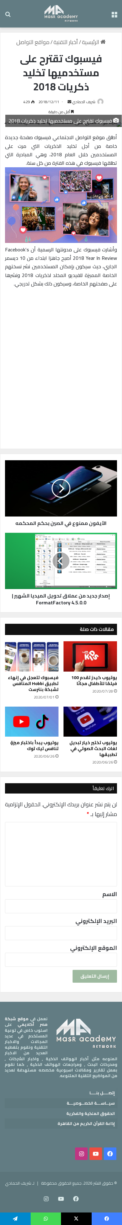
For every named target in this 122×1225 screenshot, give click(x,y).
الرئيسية (91, 42)
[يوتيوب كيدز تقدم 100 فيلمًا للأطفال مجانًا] (90, 656)
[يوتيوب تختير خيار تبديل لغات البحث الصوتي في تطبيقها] (90, 722)
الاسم (109, 894)
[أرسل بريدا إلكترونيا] (69, 101)
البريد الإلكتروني (96, 921)
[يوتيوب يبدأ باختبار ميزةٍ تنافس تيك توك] (31, 722)
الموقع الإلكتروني (93, 948)
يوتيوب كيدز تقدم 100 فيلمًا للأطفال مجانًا (94, 680)
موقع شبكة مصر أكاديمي (26, 1021)
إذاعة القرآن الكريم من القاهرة (86, 1123)
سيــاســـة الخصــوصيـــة (91, 1103)
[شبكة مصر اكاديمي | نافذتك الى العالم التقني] (61, 13)
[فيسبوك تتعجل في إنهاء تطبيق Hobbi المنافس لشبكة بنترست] (31, 656)
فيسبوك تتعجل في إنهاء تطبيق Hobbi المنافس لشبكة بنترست (33, 683)
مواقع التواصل (32, 42)
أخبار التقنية (65, 42)
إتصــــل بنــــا (102, 1092)
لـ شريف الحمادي (19, 1183)
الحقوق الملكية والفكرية (90, 1113)
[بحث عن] (8, 16)
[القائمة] (114, 16)
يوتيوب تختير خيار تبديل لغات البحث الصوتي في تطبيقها (93, 749)
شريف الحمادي (83, 101)
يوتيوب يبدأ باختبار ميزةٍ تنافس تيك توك (34, 746)
